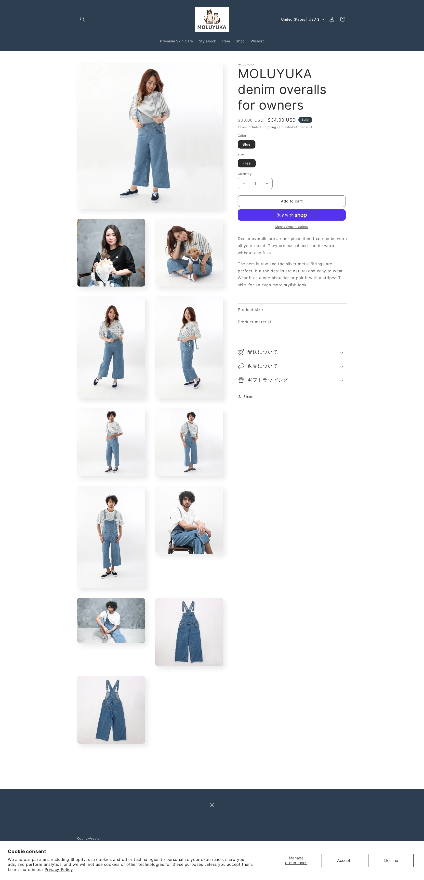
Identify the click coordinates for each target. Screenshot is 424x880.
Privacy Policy (59, 869)
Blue (247, 144)
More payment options (291, 227)
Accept (343, 860)
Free (247, 163)
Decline (391, 860)
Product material (254, 321)
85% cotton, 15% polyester (264, 322)
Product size (250, 309)
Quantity (245, 174)
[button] (82, 19)
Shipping (269, 127)
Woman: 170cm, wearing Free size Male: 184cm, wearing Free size (271, 310)
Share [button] (248, 396)
